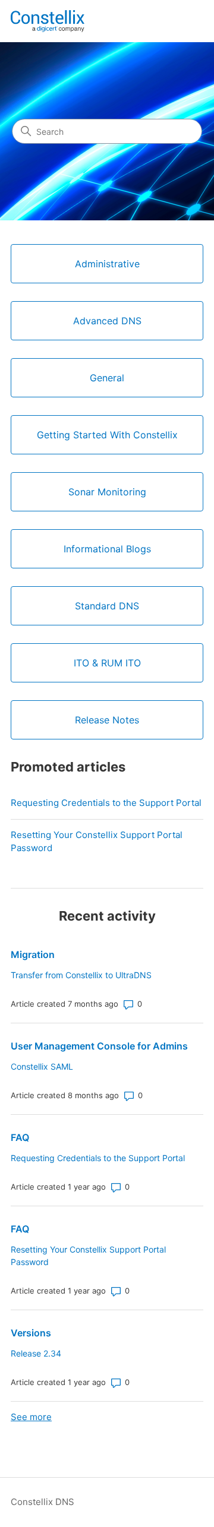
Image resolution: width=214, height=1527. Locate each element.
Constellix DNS (42, 1501)
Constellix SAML (42, 1066)
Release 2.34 (36, 1353)
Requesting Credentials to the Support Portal (106, 802)
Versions (31, 1333)
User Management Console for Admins (99, 1046)
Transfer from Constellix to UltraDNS (81, 975)
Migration (33, 954)
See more (31, 1416)
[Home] (47, 21)
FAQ (20, 1137)
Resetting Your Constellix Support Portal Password (96, 841)
